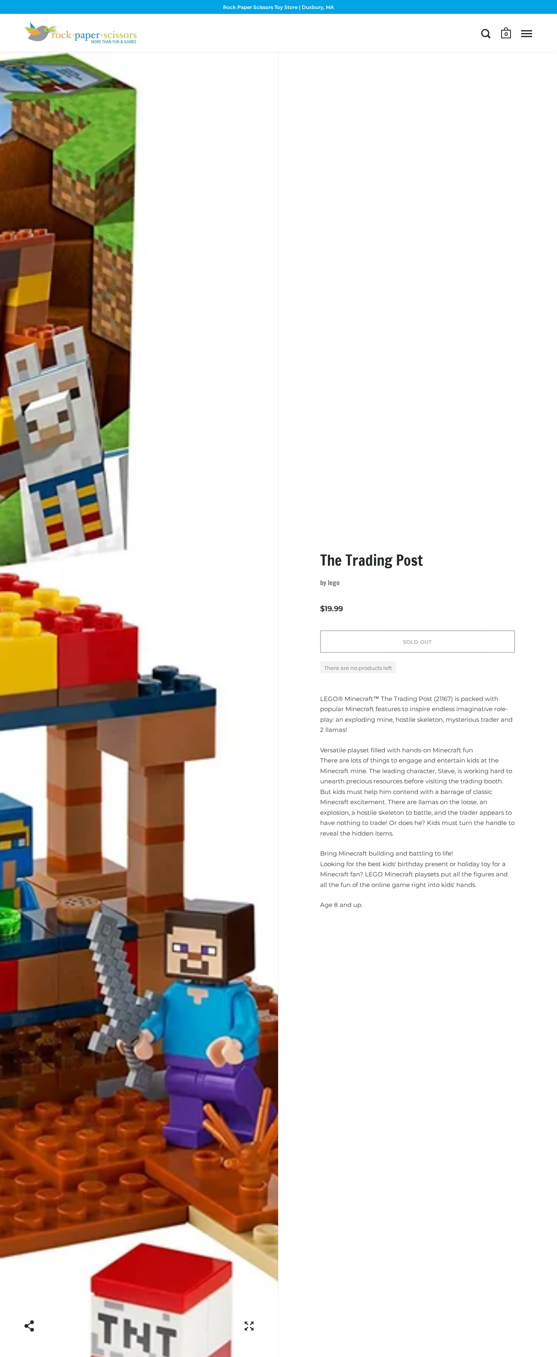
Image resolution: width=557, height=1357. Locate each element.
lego (334, 582)
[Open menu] (526, 33)
